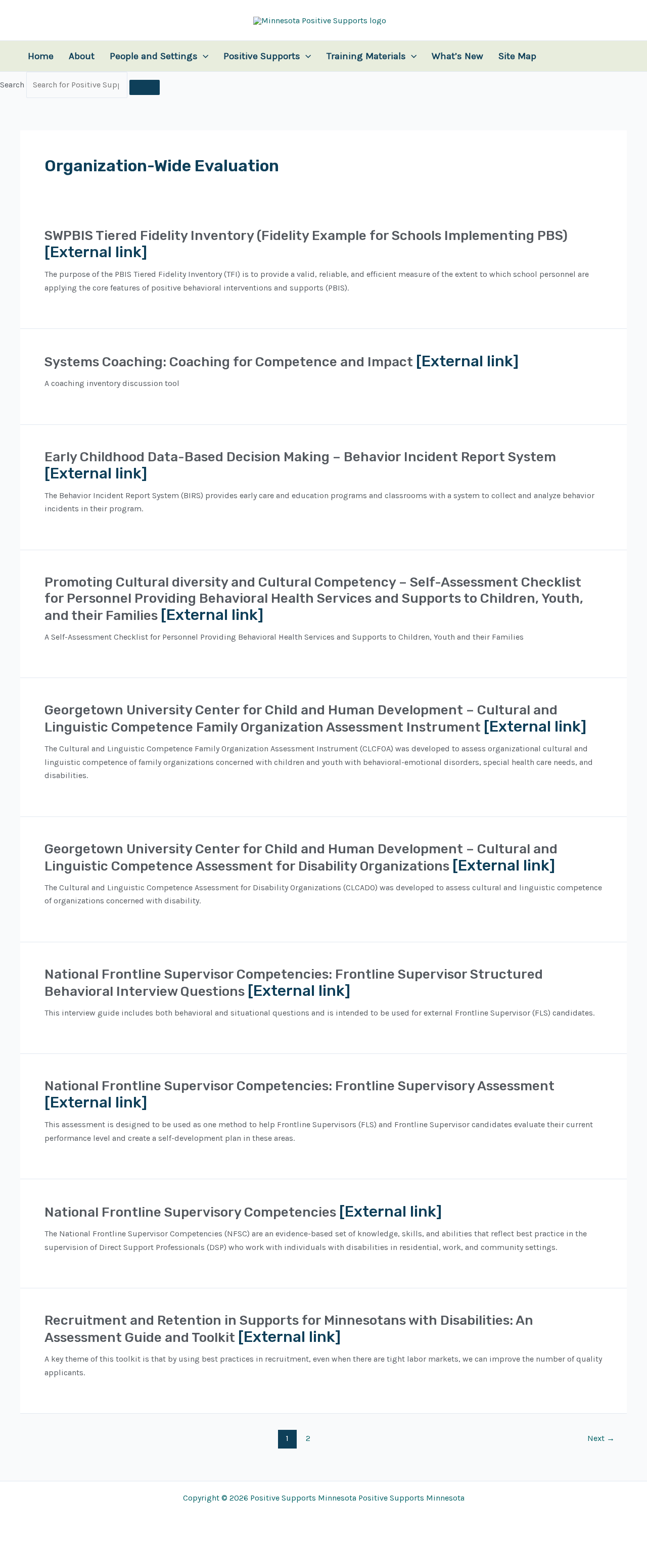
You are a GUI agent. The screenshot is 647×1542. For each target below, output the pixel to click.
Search (12, 84)
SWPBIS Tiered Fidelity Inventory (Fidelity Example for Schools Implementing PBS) (306, 236)
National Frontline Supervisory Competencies (190, 1212)
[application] (203, 56)
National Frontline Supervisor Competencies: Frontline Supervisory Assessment (299, 1086)
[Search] (144, 87)
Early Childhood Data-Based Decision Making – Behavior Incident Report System (300, 457)
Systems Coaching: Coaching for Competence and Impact (228, 362)
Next (601, 1438)
